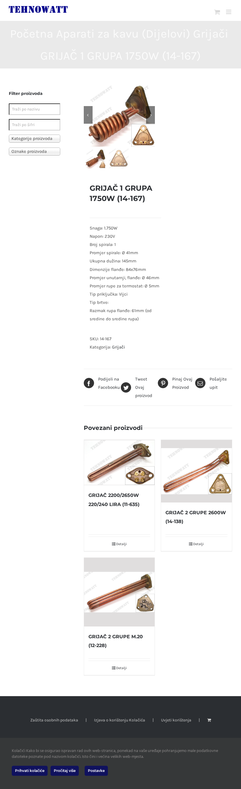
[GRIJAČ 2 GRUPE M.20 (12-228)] (119, 592)
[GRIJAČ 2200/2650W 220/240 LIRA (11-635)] (119, 462)
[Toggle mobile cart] (217, 12)
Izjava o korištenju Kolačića (119, 720)
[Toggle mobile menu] (229, 12)
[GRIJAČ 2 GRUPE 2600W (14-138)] (196, 471)
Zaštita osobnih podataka (54, 720)
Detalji (121, 544)
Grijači (118, 347)
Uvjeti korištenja (176, 720)
